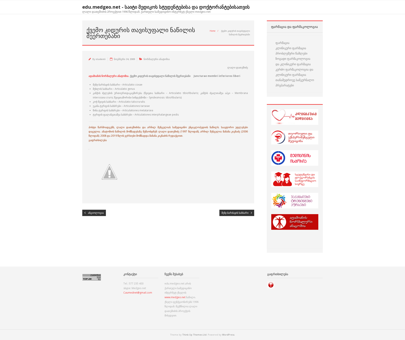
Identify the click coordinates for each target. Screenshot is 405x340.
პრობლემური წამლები (291, 53)
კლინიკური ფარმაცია (290, 48)
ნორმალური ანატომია (157, 59)
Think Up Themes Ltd (194, 334)
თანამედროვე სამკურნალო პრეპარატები (294, 82)
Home (212, 30)
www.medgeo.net (175, 297)
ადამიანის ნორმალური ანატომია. (109, 76)
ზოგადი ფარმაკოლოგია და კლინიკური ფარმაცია (293, 61)
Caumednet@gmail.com (137, 292)
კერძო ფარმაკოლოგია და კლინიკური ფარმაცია (294, 72)
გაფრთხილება (98, 140)
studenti (100, 59)
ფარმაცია (282, 43)
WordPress (228, 334)
